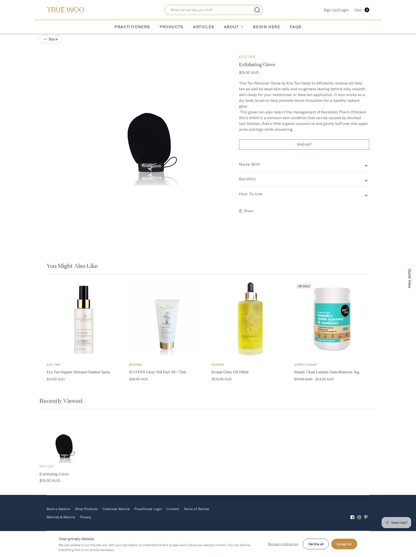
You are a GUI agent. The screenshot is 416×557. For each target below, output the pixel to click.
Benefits (247, 178)
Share (248, 211)
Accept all (344, 544)
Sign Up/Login (336, 9)
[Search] (257, 10)
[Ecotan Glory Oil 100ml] (249, 319)
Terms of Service (196, 509)
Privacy (85, 517)
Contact (173, 509)
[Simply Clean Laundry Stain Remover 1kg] (332, 319)
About (231, 26)
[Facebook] (352, 513)
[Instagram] (359, 513)
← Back (51, 39)
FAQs (295, 26)
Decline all (316, 544)
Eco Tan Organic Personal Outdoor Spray (78, 372)
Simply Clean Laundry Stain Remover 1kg (326, 372)
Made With (249, 164)
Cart (361, 9)
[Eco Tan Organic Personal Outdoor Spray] (84, 319)
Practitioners (132, 26)
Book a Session (58, 509)
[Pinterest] (366, 513)
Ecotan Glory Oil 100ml (230, 372)
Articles (203, 26)
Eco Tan (247, 57)
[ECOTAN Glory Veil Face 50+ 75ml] (167, 319)
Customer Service (116, 509)
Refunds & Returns (61, 517)
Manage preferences (283, 544)
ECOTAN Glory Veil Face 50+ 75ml (157, 372)
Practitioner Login (148, 509)
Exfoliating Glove (54, 474)
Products (171, 26)
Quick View (410, 278)
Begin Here (266, 26)
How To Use (251, 193)
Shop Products (86, 509)
